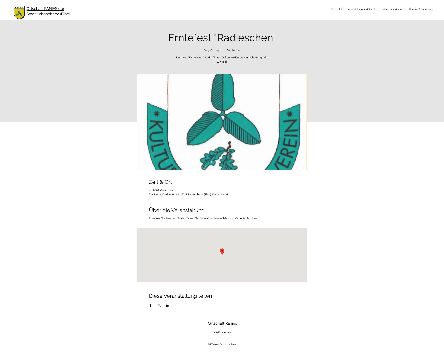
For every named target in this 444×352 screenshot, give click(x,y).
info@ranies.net (222, 332)
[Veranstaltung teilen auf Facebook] (150, 305)
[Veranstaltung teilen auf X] (159, 305)
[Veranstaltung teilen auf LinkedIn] (167, 305)
